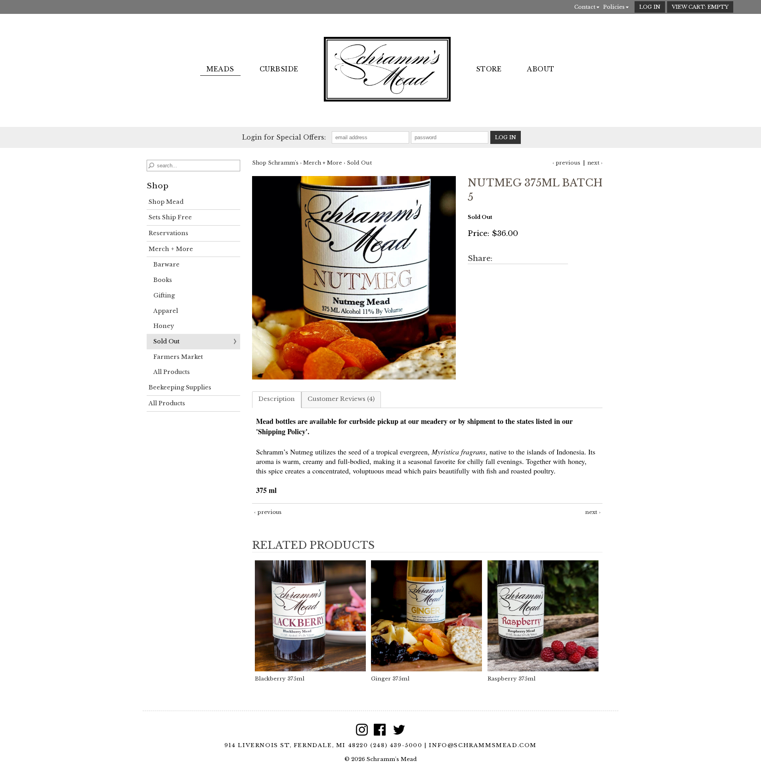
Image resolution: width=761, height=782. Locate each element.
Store (488, 69)
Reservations (168, 233)
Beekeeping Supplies (180, 387)
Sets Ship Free (170, 217)
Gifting (164, 295)
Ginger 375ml (390, 678)
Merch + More (171, 249)
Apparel (165, 310)
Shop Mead (166, 201)
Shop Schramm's (275, 163)
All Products (171, 372)
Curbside (279, 69)
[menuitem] (220, 69)
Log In (649, 7)
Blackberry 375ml (279, 678)
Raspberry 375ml (511, 678)
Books (162, 280)
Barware (166, 264)
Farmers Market (178, 356)
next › (594, 163)
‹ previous (566, 163)
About (540, 69)
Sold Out (166, 341)
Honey (163, 326)
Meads (220, 69)
